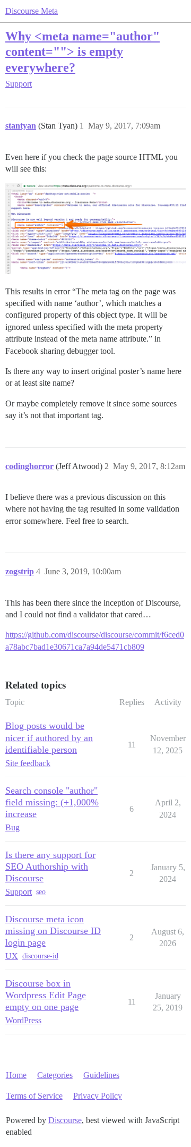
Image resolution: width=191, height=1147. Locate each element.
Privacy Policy (97, 1095)
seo (41, 892)
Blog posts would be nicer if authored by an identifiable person (49, 737)
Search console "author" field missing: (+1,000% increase (52, 802)
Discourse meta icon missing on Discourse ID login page (53, 931)
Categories (55, 1075)
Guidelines (101, 1075)
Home (16, 1075)
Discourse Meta (31, 10)
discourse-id (40, 956)
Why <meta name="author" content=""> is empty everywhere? (82, 51)
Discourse (65, 1120)
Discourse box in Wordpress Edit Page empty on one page (45, 995)
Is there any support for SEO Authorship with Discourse (50, 866)
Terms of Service (34, 1095)
